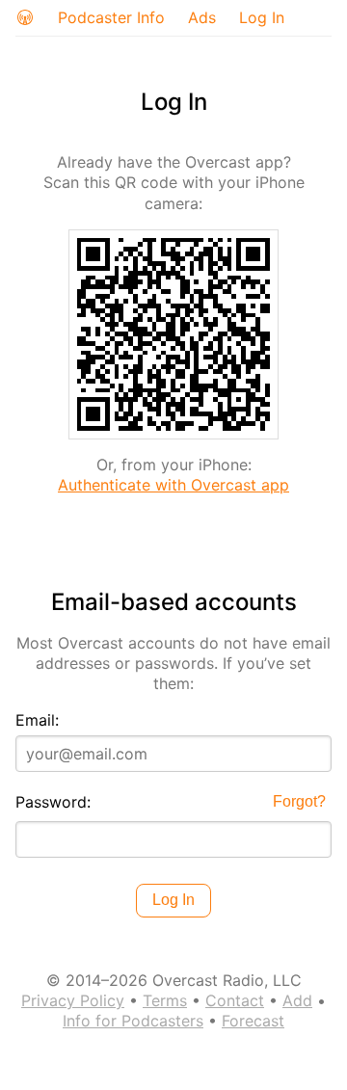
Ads (202, 17)
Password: (53, 801)
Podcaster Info (111, 17)
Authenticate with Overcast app (173, 484)
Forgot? (299, 801)
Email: (37, 720)
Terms (165, 1000)
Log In (261, 17)
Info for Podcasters (133, 1020)
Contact (234, 1000)
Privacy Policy (72, 1000)
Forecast (253, 1020)
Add (297, 1000)
